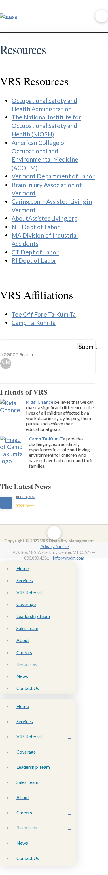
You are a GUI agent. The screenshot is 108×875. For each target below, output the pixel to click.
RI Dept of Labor (34, 260)
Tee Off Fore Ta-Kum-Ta (44, 314)
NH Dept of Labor (36, 226)
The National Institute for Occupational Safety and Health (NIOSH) (46, 125)
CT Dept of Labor (35, 252)
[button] (101, 16)
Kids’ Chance (39, 402)
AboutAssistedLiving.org (44, 218)
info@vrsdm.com (68, 558)
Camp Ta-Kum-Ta (34, 322)
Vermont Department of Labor (53, 176)
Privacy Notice (54, 546)
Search (9, 353)
